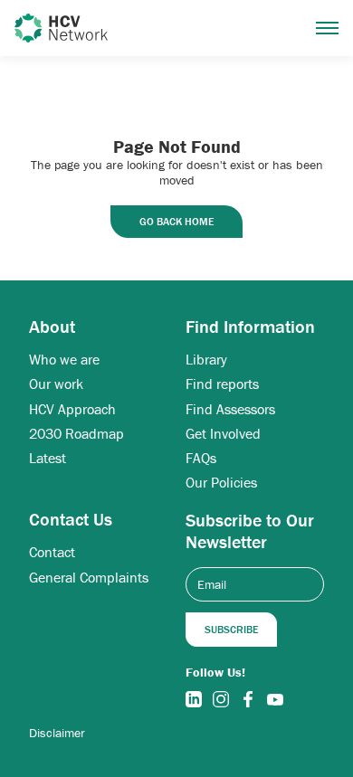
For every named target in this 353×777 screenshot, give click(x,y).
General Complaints (88, 577)
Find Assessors (230, 409)
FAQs (201, 458)
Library (206, 359)
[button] (327, 28)
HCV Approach (72, 409)
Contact (52, 552)
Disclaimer (57, 733)
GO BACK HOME (176, 221)
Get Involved (223, 433)
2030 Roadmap (76, 433)
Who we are (64, 359)
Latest (47, 458)
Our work (56, 384)
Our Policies (221, 482)
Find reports (222, 384)
